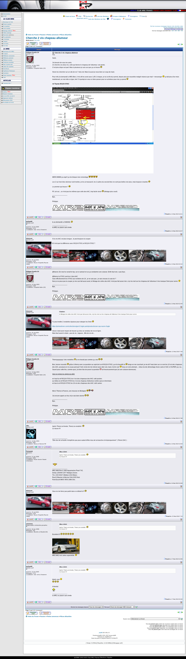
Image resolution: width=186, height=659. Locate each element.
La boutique (6, 39)
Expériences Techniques (9, 71)
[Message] (164, 214)
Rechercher (89, 16)
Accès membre (6, 28)
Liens (4, 77)
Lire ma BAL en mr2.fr (8, 96)
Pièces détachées (65, 34)
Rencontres (5, 35)
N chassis (5, 53)
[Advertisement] (55, 27)
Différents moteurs (7, 60)
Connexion (128, 19)
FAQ (80, 16)
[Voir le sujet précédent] (178, 44)
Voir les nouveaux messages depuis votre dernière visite (166, 26)
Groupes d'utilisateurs (119, 16)
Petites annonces (52, 34)
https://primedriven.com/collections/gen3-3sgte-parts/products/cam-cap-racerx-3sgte (81, 326)
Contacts (5, 41)
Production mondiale (8, 62)
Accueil (4, 16)
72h (182, 30)
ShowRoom (6, 68)
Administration (6, 14)
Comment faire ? (7, 83)
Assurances (5, 73)
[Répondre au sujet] (45, 43)
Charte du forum (70, 16)
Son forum (5, 43)
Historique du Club (8, 22)
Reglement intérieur (7, 98)
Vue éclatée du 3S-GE (8, 102)
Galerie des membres (8, 66)
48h (179, 30)
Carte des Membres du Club (96, 19)
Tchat (143, 16)
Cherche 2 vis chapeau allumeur (47, 38)
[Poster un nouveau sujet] (32, 43)
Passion (42, 34)
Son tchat (5, 45)
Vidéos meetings (7, 32)
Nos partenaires (7, 37)
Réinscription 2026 (7, 100)
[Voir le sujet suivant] (181, 44)
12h (173, 30)
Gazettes (4, 91)
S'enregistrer (134, 16)
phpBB (100, 632)
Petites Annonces (7, 75)
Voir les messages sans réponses (173, 27)
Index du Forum (33, 34)
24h (176, 30)
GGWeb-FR (114, 638)
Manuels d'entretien (7, 94)
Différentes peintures (8, 58)
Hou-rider (37, 40)
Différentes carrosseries (8, 56)
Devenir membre (7, 24)
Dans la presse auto (8, 64)
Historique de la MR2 (8, 51)
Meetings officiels (7, 30)
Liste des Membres (103, 16)
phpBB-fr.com (108, 636)
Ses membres (6, 26)
